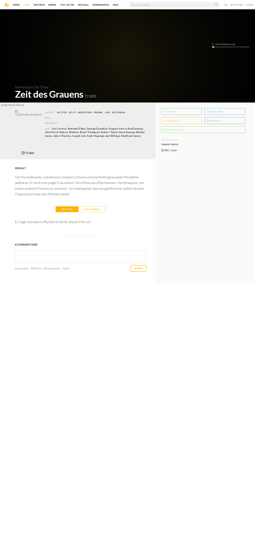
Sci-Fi (72, 112)
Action (62, 112)
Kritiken (39, 5)
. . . (123, 3)
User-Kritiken (92, 209)
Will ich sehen (216, 111)
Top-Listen (67, 5)
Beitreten (236, 5)
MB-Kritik (67, 209)
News (16, 5)
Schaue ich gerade (174, 129)
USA (107, 112)
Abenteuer (85, 112)
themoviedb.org (16, 104)
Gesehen (170, 111)
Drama (98, 112)
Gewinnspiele (100, 5)
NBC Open (170, 150)
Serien (52, 5)
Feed (115, 5)
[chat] (226, 5)
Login (249, 5)
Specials (83, 5)
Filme (27, 5)
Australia (118, 112)
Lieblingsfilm (172, 120)
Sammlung (214, 120)
